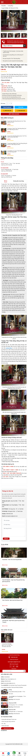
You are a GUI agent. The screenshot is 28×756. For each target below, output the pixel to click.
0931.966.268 (17, 699)
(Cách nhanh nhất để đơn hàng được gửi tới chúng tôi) (14, 114)
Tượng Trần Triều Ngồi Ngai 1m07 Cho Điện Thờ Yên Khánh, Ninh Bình (7, 645)
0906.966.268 (17, 707)
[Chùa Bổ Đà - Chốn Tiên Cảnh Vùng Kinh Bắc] (14, 552)
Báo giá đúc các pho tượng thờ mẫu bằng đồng (13, 60)
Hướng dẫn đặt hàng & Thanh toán (9, 719)
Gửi (24, 45)
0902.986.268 (17, 713)
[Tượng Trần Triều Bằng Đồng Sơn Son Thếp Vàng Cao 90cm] (3, 122)
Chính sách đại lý (5, 725)
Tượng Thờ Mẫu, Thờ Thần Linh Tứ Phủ (9, 8)
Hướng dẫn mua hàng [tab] (18, 181)
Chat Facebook (7, 107)
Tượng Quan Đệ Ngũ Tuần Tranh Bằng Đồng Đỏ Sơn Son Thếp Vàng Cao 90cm (17, 144)
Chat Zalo (20, 107)
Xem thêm (5, 565)
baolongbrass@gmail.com (11, 516)
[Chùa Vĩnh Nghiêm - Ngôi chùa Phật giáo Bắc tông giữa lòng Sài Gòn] (14, 573)
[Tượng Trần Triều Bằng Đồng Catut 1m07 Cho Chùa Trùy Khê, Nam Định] (3, 137)
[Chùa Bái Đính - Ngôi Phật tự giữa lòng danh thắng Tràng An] (14, 613)
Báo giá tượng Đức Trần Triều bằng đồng (11, 58)
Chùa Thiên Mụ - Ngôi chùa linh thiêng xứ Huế (12, 600)
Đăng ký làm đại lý (7, 728)
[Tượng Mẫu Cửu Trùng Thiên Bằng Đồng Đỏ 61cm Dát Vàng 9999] (3, 152)
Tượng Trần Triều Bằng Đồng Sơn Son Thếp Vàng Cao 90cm (16, 122)
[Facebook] (10, 666)
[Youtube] (17, 666)
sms (25, 755)
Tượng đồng (10, 5)
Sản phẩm (3, 5)
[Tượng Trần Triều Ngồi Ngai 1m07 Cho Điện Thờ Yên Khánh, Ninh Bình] (7, 637)
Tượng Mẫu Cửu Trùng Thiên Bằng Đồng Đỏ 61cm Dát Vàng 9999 (16, 151)
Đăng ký (6, 538)
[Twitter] (13, 666)
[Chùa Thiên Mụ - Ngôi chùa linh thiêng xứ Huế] (14, 593)
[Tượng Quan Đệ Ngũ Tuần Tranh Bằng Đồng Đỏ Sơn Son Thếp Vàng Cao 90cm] (3, 145)
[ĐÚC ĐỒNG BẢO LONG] (14, 2)
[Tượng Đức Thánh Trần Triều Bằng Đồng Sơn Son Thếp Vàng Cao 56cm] (3, 130)
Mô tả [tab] (5, 181)
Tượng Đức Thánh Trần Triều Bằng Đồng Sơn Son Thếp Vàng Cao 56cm (16, 129)
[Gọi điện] (14, 752)
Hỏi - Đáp (4, 723)
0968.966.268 (9, 513)
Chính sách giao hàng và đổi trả (8, 721)
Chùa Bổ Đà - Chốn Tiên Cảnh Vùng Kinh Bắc (12, 559)
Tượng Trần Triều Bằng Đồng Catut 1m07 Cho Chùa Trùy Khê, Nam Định (17, 136)
